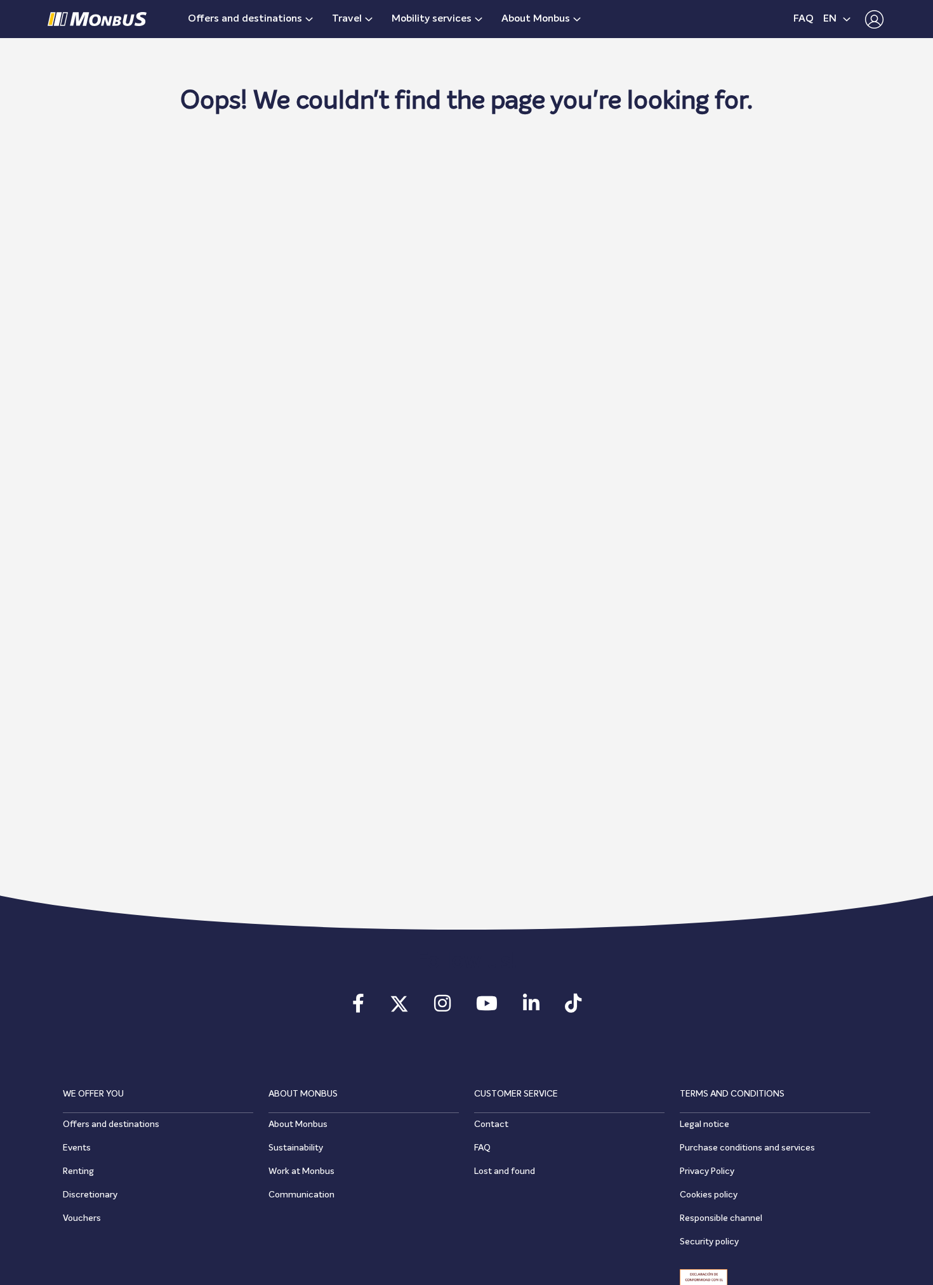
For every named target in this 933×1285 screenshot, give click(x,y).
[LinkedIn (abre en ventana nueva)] (531, 1008)
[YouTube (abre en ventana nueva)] (486, 1008)
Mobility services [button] (432, 19)
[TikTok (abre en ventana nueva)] (573, 1008)
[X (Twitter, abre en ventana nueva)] (399, 1008)
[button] (871, 19)
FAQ (803, 19)
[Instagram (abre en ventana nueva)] (442, 1008)
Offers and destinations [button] (245, 19)
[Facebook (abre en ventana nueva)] (358, 1008)
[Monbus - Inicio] (97, 19)
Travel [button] (347, 19)
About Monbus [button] (535, 19)
